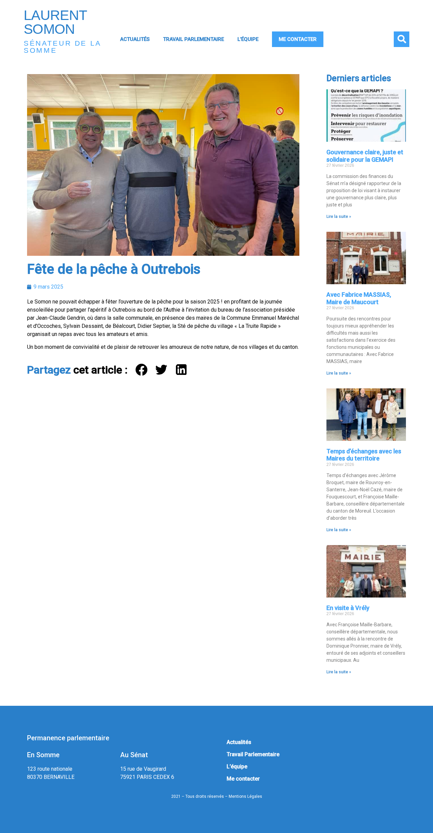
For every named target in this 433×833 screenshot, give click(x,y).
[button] (401, 39)
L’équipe (247, 39)
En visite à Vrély (347, 607)
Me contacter (298, 39)
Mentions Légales (245, 796)
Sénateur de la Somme (62, 46)
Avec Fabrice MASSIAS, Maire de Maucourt (358, 298)
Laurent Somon (55, 22)
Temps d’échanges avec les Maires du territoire (363, 455)
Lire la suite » (338, 216)
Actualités (135, 39)
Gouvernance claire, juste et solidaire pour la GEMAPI (364, 156)
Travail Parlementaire (193, 39)
